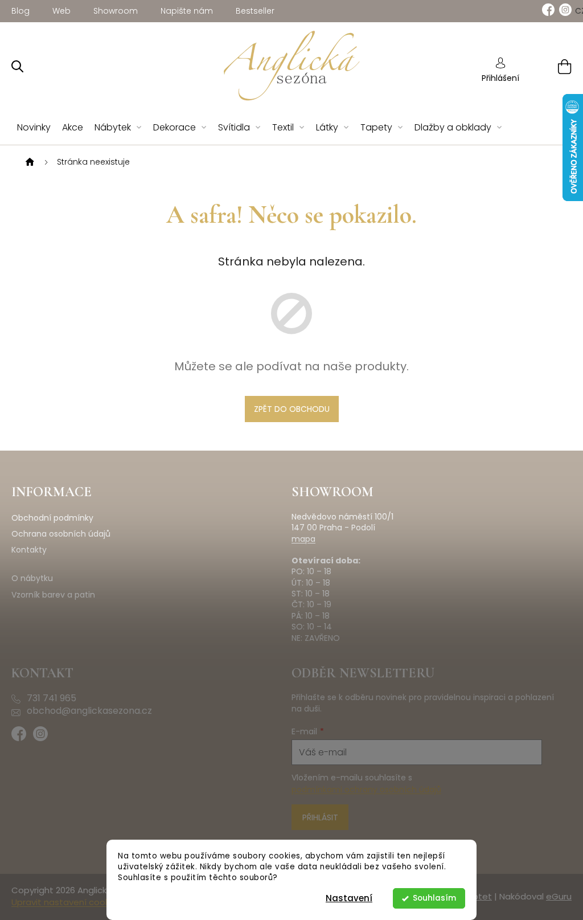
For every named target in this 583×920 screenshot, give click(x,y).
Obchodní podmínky (52, 518)
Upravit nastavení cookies (66, 902)
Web (61, 11)
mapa (303, 539)
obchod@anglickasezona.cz (89, 711)
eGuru (559, 896)
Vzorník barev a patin (53, 595)
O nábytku (32, 578)
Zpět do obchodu (292, 409)
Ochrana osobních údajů (60, 534)
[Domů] (28, 162)
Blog (20, 11)
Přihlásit (320, 817)
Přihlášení (500, 78)
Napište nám (187, 11)
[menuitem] (33, 128)
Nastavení (349, 898)
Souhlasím (434, 898)
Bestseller (255, 11)
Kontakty (29, 550)
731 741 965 (51, 698)
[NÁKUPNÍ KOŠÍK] (550, 66)
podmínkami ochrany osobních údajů (366, 789)
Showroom (115, 11)
